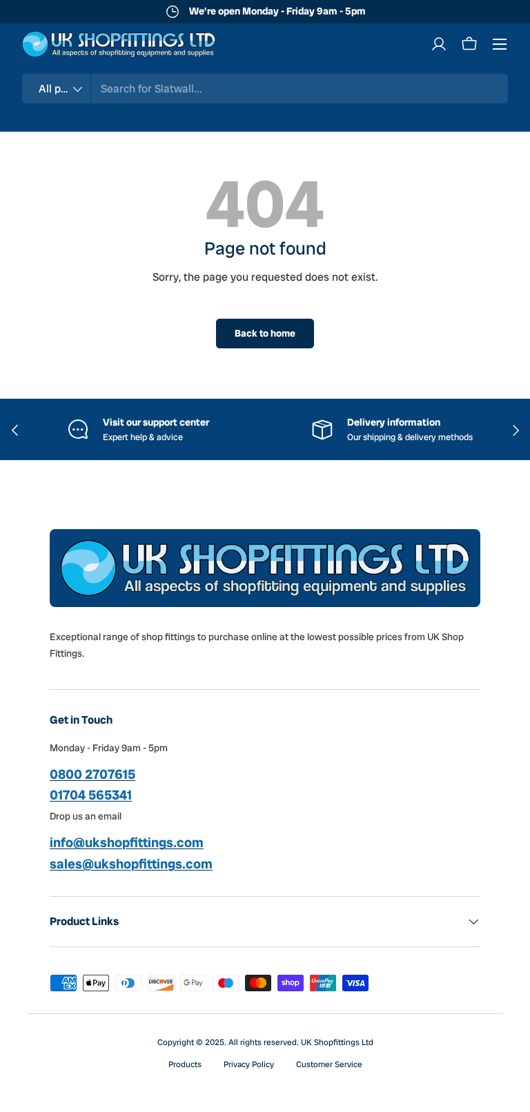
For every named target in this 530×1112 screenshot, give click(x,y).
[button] (469, 44)
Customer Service (329, 1064)
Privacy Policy (249, 1064)
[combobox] (265, 88)
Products (185, 1064)
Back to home (265, 333)
